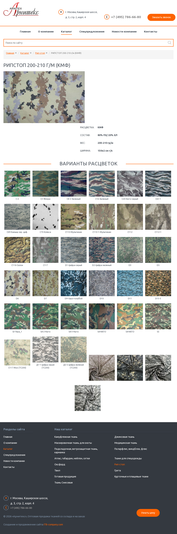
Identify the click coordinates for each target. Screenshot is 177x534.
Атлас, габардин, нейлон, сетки (72, 458)
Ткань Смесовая (63, 482)
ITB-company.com (53, 524)
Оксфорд (59, 464)
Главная (25, 31)
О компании (46, 31)
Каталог (66, 31)
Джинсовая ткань (124, 436)
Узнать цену (148, 512)
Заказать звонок (161, 17)
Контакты (150, 31)
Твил (57, 470)
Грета (117, 470)
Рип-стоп (40, 53)
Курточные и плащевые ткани (131, 476)
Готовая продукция (65, 476)
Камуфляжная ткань (65, 436)
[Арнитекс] (21, 10)
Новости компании (124, 31)
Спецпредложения (91, 31)
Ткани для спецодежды (128, 458)
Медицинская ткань (125, 442)
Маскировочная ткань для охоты (73, 442)
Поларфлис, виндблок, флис (130, 449)
